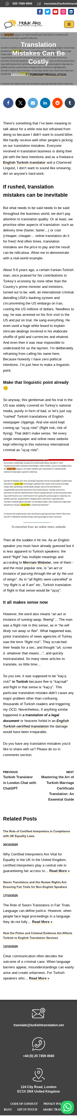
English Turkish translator (24, 162)
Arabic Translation (58, 1109)
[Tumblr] (70, 103)
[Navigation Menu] (69, 24)
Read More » (59, 871)
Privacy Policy (55, 1103)
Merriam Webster (37, 562)
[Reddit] (57, 103)
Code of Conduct (24, 1103)
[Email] (33, 103)
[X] (20, 103)
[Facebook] (40, 12)
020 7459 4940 (22, 3)
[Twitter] (48, 12)
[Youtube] (55, 12)
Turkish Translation (48, 74)
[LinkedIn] (71, 12)
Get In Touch (27, 1109)
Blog (7, 1109)
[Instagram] (63, 12)
